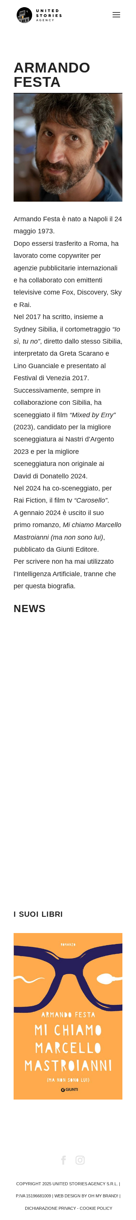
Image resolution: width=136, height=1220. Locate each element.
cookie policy (96, 1208)
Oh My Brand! (103, 1196)
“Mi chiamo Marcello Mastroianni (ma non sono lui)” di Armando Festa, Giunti (66, 834)
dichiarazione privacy (50, 1208)
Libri (68, 805)
